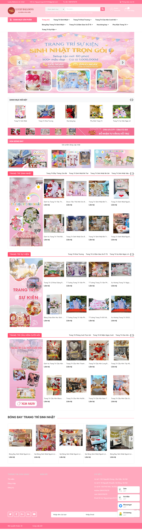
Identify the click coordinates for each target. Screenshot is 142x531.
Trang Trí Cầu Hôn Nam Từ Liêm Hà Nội (103, 398)
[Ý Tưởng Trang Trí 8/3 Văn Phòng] (99, 304)
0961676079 (73, 2)
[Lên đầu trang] (138, 520)
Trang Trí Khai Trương (46, 121)
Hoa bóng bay (71, 121)
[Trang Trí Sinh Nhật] (20, 111)
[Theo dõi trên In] (28, 514)
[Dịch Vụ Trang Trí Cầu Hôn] (54, 350)
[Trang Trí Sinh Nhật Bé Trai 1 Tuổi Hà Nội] (99, 223)
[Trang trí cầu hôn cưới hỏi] (26, 373)
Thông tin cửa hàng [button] (18, 474)
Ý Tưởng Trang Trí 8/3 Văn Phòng (101, 317)
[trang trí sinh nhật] (114, 158)
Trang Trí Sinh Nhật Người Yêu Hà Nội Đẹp (126, 202)
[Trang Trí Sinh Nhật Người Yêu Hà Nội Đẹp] (121, 189)
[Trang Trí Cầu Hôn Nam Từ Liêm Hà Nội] (99, 385)
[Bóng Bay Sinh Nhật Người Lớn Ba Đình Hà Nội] (96, 438)
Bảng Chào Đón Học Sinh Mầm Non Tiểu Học (60, 317)
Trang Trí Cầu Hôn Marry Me (54, 398)
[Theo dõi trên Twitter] (10, 514)
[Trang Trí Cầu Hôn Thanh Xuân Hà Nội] (76, 350)
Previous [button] (19, 62)
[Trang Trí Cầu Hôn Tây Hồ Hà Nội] (121, 350)
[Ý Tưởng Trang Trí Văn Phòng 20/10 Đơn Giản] (99, 269)
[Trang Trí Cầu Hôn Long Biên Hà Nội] (99, 350)
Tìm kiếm (11, 479)
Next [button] (122, 62)
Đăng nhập (12, 483)
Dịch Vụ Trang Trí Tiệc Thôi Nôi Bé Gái (57, 202)
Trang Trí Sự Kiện (19, 254)
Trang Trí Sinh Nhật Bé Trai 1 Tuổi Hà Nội (103, 237)
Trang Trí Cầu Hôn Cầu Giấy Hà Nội (123, 398)
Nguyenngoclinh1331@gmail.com (46, 2)
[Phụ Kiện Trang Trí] (96, 111)
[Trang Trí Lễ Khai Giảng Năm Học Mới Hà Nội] (54, 269)
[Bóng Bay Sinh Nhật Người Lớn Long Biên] (71, 438)
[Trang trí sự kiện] (26, 292)
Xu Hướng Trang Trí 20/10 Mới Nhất (124, 317)
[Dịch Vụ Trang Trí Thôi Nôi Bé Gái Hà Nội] (54, 223)
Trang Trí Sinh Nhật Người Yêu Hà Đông (125, 237)
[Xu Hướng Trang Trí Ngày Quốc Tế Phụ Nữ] (121, 269)
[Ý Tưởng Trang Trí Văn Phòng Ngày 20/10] (76, 269)
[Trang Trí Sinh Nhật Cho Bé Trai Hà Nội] (76, 223)
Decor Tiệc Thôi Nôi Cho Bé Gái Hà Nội (80, 202)
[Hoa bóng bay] (71, 111)
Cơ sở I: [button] (98, 474)
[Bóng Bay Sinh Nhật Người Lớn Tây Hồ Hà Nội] (121, 438)
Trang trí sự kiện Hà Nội (69, 13)
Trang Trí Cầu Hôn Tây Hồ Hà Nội (123, 363)
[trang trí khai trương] (28, 158)
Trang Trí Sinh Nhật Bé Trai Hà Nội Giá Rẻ (103, 202)
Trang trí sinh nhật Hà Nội (53, 13)
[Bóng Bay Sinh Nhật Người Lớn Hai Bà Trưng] (45, 438)
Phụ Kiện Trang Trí (96, 121)
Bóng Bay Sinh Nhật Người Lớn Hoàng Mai (24, 454)
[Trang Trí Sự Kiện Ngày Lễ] (121, 111)
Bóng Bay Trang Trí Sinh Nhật (31, 417)
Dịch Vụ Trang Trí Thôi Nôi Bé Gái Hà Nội (58, 237)
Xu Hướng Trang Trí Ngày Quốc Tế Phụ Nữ (126, 282)
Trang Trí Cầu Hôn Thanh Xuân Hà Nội (80, 363)
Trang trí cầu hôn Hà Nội (85, 13)
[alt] (71, 132)
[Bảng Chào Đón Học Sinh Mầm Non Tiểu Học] (54, 304)
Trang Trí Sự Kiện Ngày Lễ (121, 121)
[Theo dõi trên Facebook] (16, 514)
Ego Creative (27, 526)
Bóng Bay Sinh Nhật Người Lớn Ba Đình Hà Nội (101, 454)
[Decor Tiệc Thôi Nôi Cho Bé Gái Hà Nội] (76, 189)
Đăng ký (11, 487)
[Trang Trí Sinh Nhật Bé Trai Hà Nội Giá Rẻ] (99, 189)
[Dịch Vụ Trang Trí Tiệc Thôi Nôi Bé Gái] (54, 189)
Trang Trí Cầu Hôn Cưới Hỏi (24, 335)
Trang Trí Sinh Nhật (20, 121)
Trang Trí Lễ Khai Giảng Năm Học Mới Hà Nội (60, 282)
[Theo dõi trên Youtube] (34, 514)
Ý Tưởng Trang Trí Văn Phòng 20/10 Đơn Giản (105, 282)
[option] (71, 62)
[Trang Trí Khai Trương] (46, 111)
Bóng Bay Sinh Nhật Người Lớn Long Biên (74, 454)
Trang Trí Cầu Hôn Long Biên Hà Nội (102, 363)
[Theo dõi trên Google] (22, 514)
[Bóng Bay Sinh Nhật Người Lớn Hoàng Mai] (20, 438)
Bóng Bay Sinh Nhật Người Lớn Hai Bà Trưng (50, 454)
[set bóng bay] (71, 158)
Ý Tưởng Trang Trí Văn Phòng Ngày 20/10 (81, 282)
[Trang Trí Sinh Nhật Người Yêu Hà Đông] (121, 223)
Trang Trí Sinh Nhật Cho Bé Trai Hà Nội (80, 237)
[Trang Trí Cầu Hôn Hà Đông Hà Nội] (76, 385)
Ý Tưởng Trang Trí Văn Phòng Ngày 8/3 (80, 317)
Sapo (44, 526)
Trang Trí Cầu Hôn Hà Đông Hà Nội (78, 398)
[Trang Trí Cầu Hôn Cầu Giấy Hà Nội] (121, 385)
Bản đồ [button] (44, 474)
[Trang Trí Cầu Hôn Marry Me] (54, 385)
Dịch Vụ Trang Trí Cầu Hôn (53, 363)
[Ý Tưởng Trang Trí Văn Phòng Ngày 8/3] (76, 304)
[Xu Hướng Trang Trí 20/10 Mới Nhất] (121, 304)
